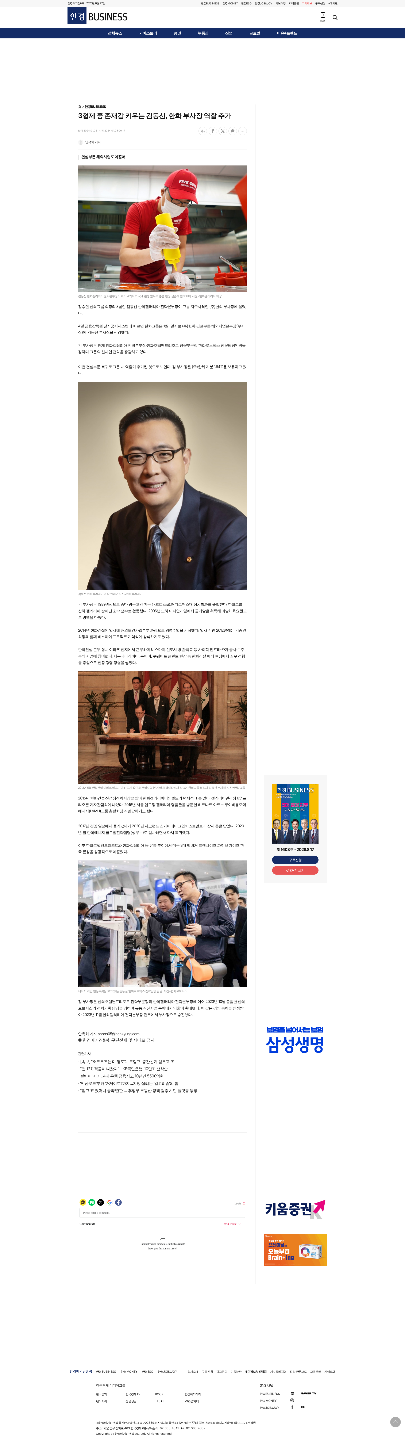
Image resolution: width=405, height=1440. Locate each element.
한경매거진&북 (76, 3)
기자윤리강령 (278, 1371)
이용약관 (236, 1371)
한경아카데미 (193, 1394)
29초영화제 (192, 1401)
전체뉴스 (115, 33)
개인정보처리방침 (256, 1371)
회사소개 (193, 1371)
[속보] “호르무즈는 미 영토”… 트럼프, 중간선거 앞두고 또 (127, 1061)
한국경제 (101, 1394)
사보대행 (280, 3)
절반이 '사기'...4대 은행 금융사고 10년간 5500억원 (122, 1076)
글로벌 (254, 33)
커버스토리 (148, 33)
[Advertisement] (202, 71)
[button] (322, 17)
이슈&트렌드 (287, 33)
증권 (177, 33)
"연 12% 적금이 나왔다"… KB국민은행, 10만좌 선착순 (124, 1068)
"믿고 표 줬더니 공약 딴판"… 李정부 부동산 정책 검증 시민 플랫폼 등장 (138, 1090)
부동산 (203, 33)
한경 (210, 3)
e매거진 (333, 3)
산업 (228, 33)
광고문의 (221, 1371)
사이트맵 (329, 1371)
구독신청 (320, 3)
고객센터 (315, 1371)
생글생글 (131, 1401)
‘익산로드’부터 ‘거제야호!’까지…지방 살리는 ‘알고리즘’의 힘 (129, 1083)
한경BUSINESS (95, 106)
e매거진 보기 (295, 870)
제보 (307, 3)
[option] (295, 1040)
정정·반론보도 (298, 1371)
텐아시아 (101, 1401)
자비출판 (294, 3)
